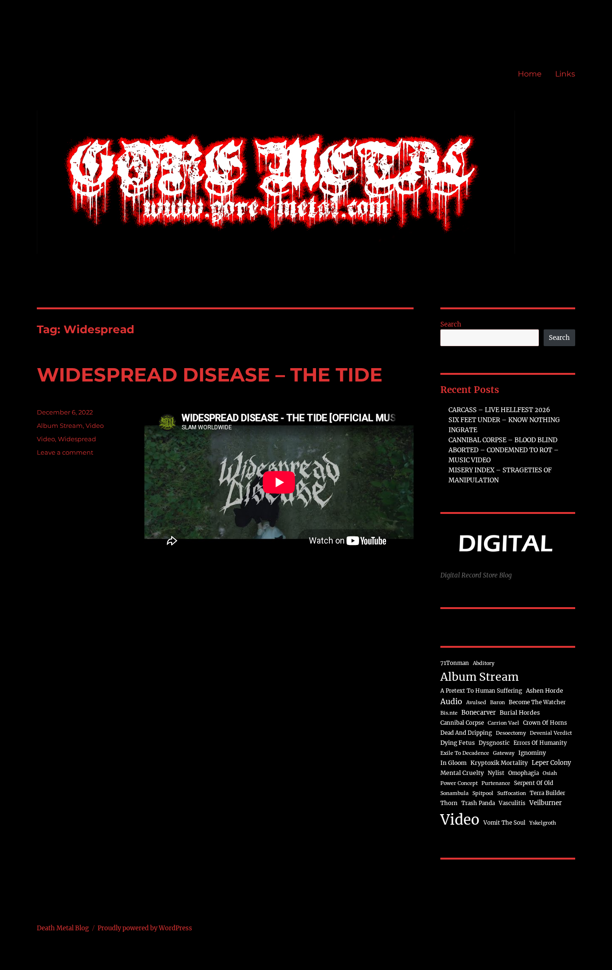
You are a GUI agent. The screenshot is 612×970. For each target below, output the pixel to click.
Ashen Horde (544, 690)
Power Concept (459, 783)
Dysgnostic (494, 743)
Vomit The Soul (504, 822)
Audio (451, 701)
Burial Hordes (520, 712)
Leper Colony (551, 762)
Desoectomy (511, 733)
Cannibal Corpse (462, 722)
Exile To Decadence (464, 753)
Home (530, 73)
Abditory (483, 663)
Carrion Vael (503, 723)
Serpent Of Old (533, 783)
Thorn (449, 803)
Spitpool (482, 793)
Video (95, 425)
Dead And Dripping (466, 733)
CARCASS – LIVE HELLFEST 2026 (499, 410)
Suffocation (511, 793)
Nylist (496, 773)
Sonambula (454, 793)
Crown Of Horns (545, 722)
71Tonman (454, 663)
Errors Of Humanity (540, 743)
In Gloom (453, 762)
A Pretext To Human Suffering (481, 690)
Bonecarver (478, 712)
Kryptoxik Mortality (499, 762)
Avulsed (476, 702)
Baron (497, 702)
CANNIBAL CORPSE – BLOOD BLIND (502, 440)
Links (565, 73)
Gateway (503, 753)
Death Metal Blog (63, 928)
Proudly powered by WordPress (145, 928)
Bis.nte (449, 713)
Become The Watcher (537, 702)
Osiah (550, 773)
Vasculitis (512, 803)
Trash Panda (478, 803)
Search (450, 324)
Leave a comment (65, 452)
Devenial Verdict (551, 733)
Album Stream (60, 425)
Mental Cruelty (462, 772)
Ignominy (532, 752)
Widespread (77, 439)
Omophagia (523, 773)
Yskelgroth (542, 823)
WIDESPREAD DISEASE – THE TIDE (209, 374)
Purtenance (495, 783)
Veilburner (545, 803)
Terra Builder (547, 793)
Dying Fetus (457, 742)
